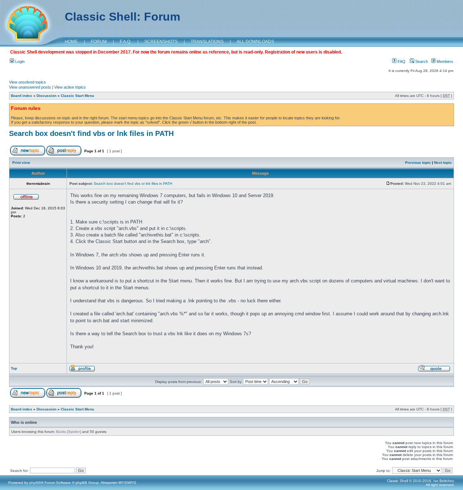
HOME (71, 41)
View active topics (70, 87)
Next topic (443, 163)
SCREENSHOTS (161, 41)
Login (19, 61)
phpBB (35, 483)
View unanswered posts (30, 87)
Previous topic (418, 163)
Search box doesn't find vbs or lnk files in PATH (91, 133)
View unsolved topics (27, 82)
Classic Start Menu (77, 96)
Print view (21, 163)
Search (421, 61)
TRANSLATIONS (207, 41)
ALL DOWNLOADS (255, 41)
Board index (21, 96)
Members (444, 61)
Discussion (46, 96)
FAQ (400, 61)
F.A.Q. (125, 41)
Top (14, 368)
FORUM (99, 41)
